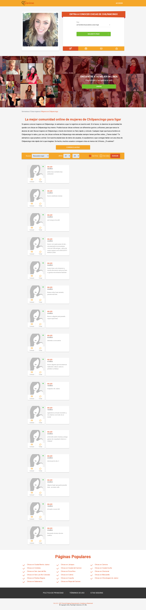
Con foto (95, 156)
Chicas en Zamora (101, 565)
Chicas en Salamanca (34, 581)
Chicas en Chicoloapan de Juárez (106, 578)
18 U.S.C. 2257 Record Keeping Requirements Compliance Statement (73, 603)
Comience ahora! (73, 147)
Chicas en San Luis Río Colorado (38, 575)
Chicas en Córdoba (34, 568)
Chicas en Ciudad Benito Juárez (38, 565)
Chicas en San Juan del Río (36, 571)
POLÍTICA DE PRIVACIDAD (53, 593)
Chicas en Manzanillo (102, 575)
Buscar (28, 156)
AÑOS (61, 156)
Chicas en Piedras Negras (36, 578)
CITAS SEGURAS (96, 593)
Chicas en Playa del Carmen (70, 581)
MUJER (49, 167)
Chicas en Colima (67, 575)
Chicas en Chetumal (102, 571)
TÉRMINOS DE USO (76, 593)
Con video (106, 156)
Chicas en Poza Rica (68, 571)
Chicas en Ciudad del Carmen (71, 568)
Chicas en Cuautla (67, 578)
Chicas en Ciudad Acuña (103, 568)
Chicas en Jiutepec (67, 565)
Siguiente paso (94, 34)
